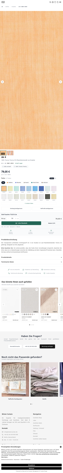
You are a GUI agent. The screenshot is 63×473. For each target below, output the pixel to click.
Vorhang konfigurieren (16, 208)
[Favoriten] (55, 2)
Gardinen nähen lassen (40, 439)
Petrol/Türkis (36, 182)
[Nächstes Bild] (60, 81)
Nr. (55, 178)
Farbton (51, 178)
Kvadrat (14, 6)
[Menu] (60, 2)
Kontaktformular (15, 346)
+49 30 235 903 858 (31, 346)
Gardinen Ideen (37, 423)
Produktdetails (6, 257)
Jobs (34, 420)
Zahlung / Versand (38, 428)
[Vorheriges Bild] (2, 81)
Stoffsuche (36, 425)
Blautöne (19, 182)
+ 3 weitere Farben (29, 203)
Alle (3, 182)
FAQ (34, 431)
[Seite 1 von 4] (29, 324)
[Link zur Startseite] (25, 2)
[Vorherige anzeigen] (3, 304)
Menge (31, 218)
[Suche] (50, 2)
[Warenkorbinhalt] (58, 2)
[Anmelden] (53, 2)
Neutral (27, 182)
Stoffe (7, 6)
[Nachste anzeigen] (59, 304)
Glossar (35, 433)
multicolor (45, 182)
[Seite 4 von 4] (33, 324)
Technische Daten (7, 262)
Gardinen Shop (37, 417)
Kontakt (35, 436)
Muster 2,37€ (51, 223)
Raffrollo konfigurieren (47, 208)
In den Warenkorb (22, 223)
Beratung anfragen (47, 346)
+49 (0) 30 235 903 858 (11, 434)
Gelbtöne (10, 182)
